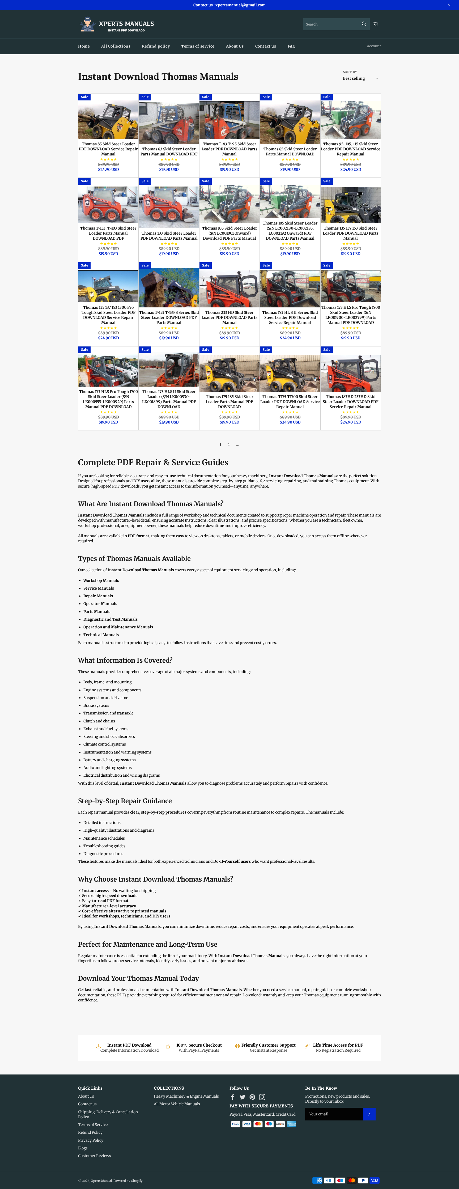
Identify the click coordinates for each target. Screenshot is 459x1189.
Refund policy (156, 46)
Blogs (83, 1148)
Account (374, 46)
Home (84, 46)
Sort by (350, 72)
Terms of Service (93, 1124)
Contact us (265, 46)
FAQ (292, 46)
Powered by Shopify (128, 1181)
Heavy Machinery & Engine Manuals (186, 1096)
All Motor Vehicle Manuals (177, 1104)
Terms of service (198, 46)
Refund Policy (90, 1132)
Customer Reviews (94, 1155)
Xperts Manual (101, 1181)
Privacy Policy (90, 1140)
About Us (235, 46)
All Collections (115, 46)
